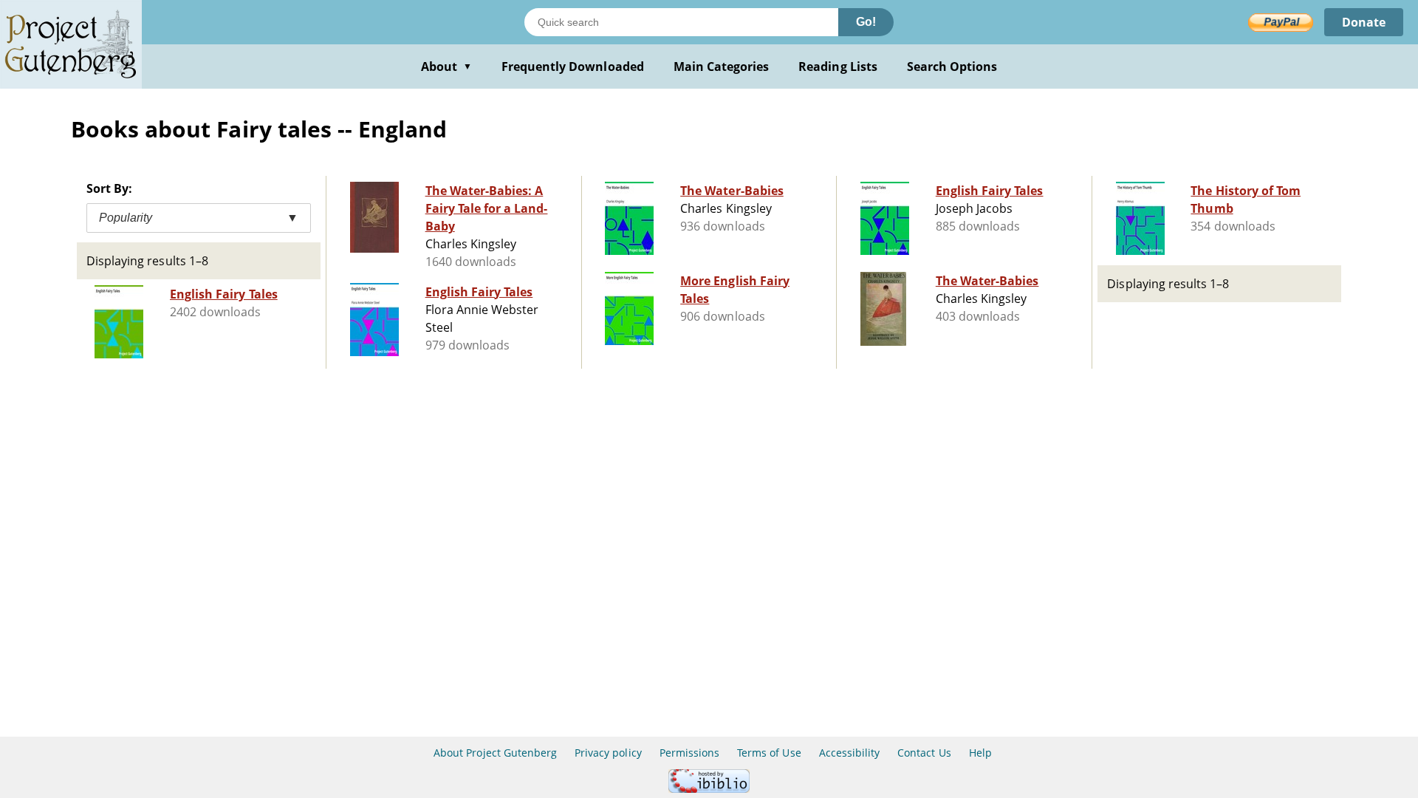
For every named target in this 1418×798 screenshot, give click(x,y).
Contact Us (924, 753)
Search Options (952, 66)
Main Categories (722, 66)
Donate (1364, 22)
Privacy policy (608, 753)
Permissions (689, 753)
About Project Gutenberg (495, 753)
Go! (866, 22)
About (446, 66)
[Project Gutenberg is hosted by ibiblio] (709, 789)
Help (980, 753)
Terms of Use (769, 753)
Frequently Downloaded (572, 66)
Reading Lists (837, 66)
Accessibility (849, 753)
